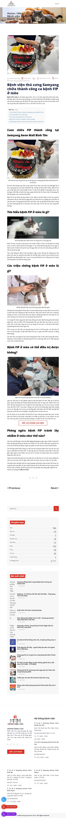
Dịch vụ (12, 531)
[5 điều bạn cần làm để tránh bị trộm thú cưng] (13, 680)
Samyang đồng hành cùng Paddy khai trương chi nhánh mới (34, 583)
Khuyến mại (13, 539)
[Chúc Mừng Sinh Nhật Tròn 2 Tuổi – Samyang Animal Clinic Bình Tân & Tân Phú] (13, 620)
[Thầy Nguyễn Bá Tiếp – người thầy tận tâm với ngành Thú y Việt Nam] (13, 650)
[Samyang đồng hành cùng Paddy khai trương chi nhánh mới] (13, 586)
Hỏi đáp (12, 535)
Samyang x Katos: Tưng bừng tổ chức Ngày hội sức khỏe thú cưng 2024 (35, 626)
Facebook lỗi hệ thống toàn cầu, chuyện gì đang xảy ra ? (36, 640)
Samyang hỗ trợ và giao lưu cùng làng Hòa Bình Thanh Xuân (36, 656)
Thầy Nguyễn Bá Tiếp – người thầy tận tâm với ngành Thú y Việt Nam (36, 648)
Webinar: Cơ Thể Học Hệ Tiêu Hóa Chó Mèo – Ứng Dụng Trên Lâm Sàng (36, 595)
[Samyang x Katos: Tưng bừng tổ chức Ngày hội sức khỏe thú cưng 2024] (13, 631)
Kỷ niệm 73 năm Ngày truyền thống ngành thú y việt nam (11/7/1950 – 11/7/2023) (35, 663)
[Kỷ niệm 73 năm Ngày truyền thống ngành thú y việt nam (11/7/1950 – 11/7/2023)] (13, 665)
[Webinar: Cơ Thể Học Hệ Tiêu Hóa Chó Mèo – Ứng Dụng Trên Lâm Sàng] (13, 600)
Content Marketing (14, 78)
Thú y (44, 78)
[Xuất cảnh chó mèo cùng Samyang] (13, 612)
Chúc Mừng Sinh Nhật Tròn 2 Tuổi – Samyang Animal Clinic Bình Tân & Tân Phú (35, 619)
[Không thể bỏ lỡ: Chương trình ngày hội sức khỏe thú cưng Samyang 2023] (13, 672)
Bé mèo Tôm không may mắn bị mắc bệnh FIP (21, 185)
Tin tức (48, 78)
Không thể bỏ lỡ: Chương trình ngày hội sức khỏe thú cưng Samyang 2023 (36, 671)
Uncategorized (14, 560)
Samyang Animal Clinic (28, 815)
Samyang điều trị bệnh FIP (21, 81)
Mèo (20, 13)
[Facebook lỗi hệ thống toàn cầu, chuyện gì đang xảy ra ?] (13, 642)
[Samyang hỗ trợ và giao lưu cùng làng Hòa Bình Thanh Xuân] (13, 657)
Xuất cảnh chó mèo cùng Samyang (29, 610)
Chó (11, 528)
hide (16, 109)
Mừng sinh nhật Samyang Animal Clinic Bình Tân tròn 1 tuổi (36, 686)
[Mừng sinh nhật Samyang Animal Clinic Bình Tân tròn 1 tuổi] (13, 687)
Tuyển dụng (13, 557)
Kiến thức (12, 542)
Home (11, 13)
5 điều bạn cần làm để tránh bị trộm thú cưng (33, 678)
